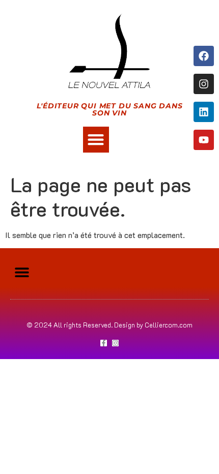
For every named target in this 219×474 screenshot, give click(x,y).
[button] (96, 140)
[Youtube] (204, 140)
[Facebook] (204, 56)
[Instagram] (204, 84)
